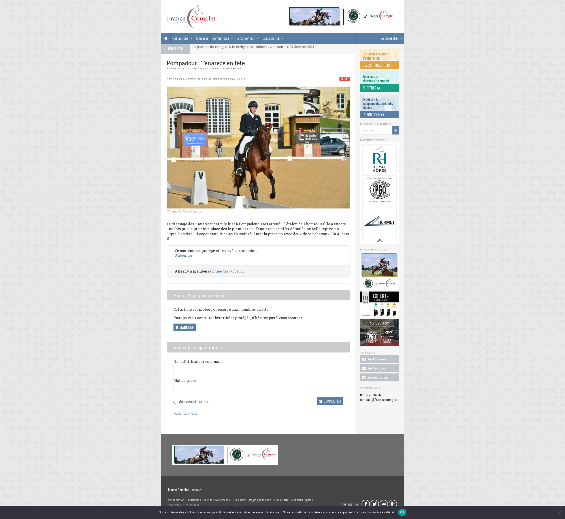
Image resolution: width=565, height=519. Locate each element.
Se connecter (389, 38)
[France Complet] (191, 16)
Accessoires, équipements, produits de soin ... (377, 103)
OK (402, 512)
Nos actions (180, 38)
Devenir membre (374, 65)
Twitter (375, 504)
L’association (271, 38)
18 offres (369, 88)
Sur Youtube (376, 368)
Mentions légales (302, 500)
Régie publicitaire (260, 500)
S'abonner (183, 255)
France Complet (176, 68)
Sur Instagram (377, 377)
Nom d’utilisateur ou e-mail (197, 361)
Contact (197, 490)
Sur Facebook (377, 359)
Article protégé (195, 68)
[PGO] (379, 333)
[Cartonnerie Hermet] (379, 220)
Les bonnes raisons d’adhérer (375, 56)
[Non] (559, 512)
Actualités (194, 500)
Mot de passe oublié (185, 414)
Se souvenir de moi (194, 402)
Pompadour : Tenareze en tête (223, 68)
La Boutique (371, 114)
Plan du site (281, 500)
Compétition (220, 38)
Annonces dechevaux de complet (375, 78)
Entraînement (246, 38)
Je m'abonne (185, 327)
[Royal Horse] (379, 158)
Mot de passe (184, 380)
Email (384, 504)
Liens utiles (239, 500)
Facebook (366, 504)
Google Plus (393, 504)
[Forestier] (341, 9)
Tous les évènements (216, 500)
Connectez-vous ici (227, 271)
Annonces (202, 38)
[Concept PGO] (379, 189)
